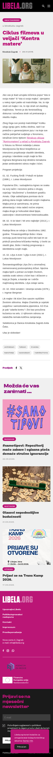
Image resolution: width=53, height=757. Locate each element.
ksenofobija (9, 353)
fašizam (22, 347)
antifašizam (9, 347)
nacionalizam (24, 353)
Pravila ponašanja (12, 632)
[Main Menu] (49, 6)
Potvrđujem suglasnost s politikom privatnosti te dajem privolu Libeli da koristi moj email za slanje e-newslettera (28, 728)
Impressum (9, 627)
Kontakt (7, 622)
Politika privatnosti (10, 753)
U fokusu (8, 569)
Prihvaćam (21, 747)
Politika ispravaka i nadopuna (12, 615)
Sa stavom (9, 506)
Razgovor (9, 439)
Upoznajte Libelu (12, 609)
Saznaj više (28, 741)
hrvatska (34, 347)
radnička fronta (41, 353)
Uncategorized (11, 20)
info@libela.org (17, 642)
